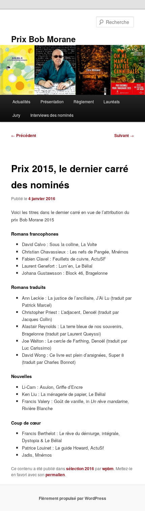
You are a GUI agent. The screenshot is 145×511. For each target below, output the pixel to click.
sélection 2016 (80, 468)
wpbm (108, 468)
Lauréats (112, 101)
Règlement (84, 101)
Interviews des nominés (52, 115)
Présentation (52, 101)
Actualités (21, 101)
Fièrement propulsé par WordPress (72, 498)
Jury (16, 115)
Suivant (124, 135)
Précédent (23, 135)
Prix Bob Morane (43, 39)
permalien (55, 475)
